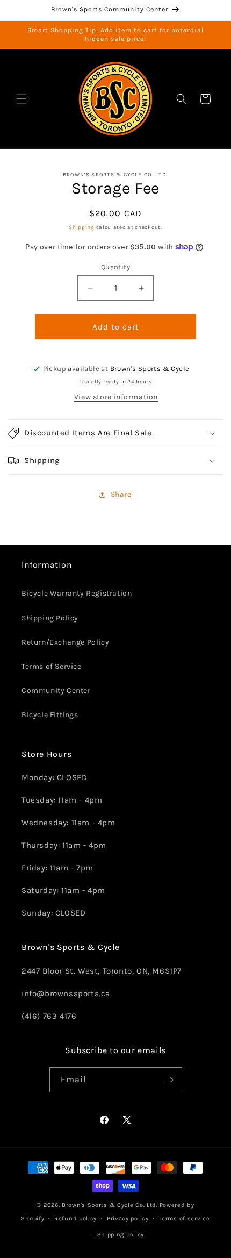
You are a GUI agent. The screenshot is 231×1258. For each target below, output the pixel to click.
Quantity (115, 267)
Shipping (82, 227)
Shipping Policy (49, 618)
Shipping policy (121, 1234)
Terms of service (184, 1218)
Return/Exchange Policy (65, 642)
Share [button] (121, 494)
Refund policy (75, 1218)
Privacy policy (128, 1218)
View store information (116, 397)
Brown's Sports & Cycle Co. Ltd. (110, 1205)
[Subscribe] (170, 1079)
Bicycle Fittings (49, 714)
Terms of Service (51, 666)
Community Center (56, 690)
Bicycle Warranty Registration (76, 593)
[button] (21, 99)
